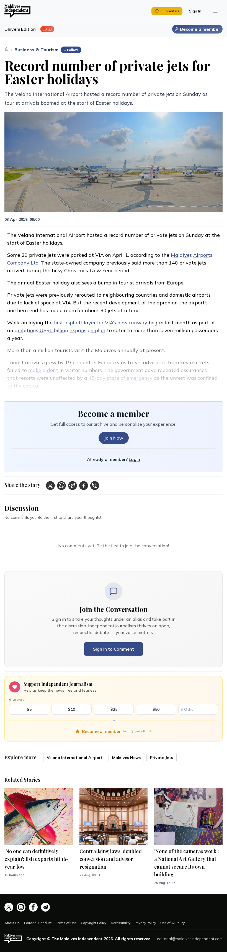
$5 (29, 709)
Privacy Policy (145, 923)
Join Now (113, 438)
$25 (113, 709)
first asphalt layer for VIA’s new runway (100, 322)
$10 (71, 709)
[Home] (6, 49)
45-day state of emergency (121, 378)
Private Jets (161, 757)
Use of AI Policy (172, 923)
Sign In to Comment (113, 649)
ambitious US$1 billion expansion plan (60, 330)
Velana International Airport (75, 757)
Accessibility (120, 923)
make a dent (44, 370)
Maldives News (126, 757)
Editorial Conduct (37, 923)
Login (134, 459)
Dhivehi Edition (20, 29)
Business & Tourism (36, 49)
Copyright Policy (93, 923)
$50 (156, 709)
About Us (12, 923)
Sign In (195, 11)
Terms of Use (66, 923)
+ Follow (71, 50)
